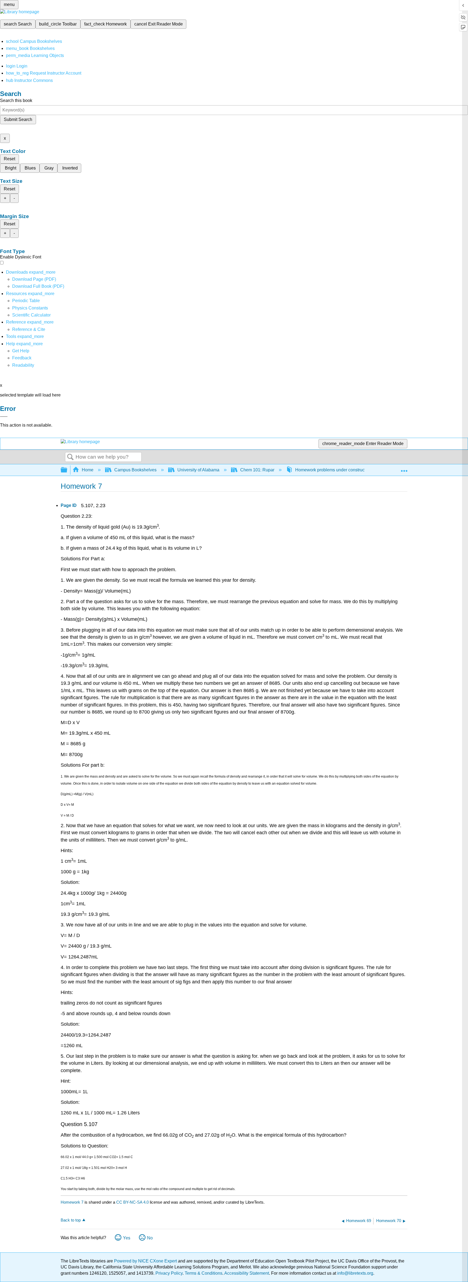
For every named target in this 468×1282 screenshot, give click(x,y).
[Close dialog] (4, 416)
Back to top (71, 1220)
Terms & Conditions (203, 1273)
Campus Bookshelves (135, 470)
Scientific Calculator (31, 315)
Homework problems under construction (333, 470)
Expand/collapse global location (404, 468)
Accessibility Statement (246, 1273)
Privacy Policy (169, 1273)
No (150, 1238)
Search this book (16, 100)
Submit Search (18, 119)
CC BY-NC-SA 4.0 (132, 1202)
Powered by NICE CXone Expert (146, 1261)
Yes (126, 1238)
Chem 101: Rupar (257, 470)
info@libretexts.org (354, 1273)
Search (70, 457)
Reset (9, 158)
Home (88, 470)
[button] (21, 358)
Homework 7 (72, 1202)
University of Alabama (198, 470)
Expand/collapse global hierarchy (67, 470)
